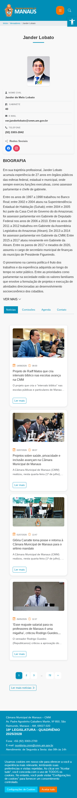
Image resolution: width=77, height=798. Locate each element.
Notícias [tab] (11, 309)
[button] (72, 22)
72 (50, 675)
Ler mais (19, 400)
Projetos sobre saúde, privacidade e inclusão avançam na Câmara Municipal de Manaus (36, 460)
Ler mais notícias (21, 687)
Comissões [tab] (28, 309)
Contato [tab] (61, 309)
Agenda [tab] (46, 309)
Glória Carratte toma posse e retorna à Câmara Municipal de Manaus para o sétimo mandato (38, 544)
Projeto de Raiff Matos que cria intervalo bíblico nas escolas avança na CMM (37, 375)
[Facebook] (8, 148)
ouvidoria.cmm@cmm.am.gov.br (34, 745)
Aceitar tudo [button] (48, 789)
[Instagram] (16, 148)
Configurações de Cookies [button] (21, 789)
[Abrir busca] (69, 10)
